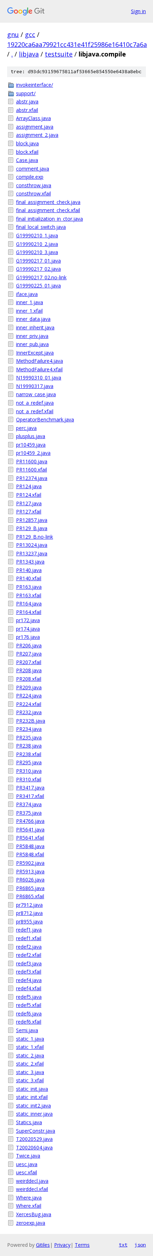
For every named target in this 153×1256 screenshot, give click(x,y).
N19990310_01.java (38, 377)
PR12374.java (31, 478)
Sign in (138, 11)
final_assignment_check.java (48, 202)
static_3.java (30, 1072)
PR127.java (29, 503)
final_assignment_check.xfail (48, 210)
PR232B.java (30, 720)
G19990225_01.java (38, 285)
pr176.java (28, 637)
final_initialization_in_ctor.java (49, 218)
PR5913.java (30, 871)
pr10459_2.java (33, 452)
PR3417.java (30, 787)
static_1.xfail (30, 1047)
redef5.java (29, 996)
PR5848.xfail (30, 854)
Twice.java (28, 1155)
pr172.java (28, 620)
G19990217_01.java (38, 260)
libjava (29, 54)
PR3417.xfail (30, 796)
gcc (30, 34)
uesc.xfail (26, 1172)
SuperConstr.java (35, 1130)
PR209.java (29, 687)
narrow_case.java (36, 394)
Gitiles (43, 1244)
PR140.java (29, 570)
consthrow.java (33, 185)
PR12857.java (31, 520)
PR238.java (29, 745)
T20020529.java (34, 1139)
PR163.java (29, 586)
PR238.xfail (28, 754)
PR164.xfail (28, 612)
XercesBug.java (33, 1214)
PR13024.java (31, 544)
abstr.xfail (27, 110)
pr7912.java (29, 904)
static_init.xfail (32, 1097)
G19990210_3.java (37, 252)
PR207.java (29, 653)
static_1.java (30, 1038)
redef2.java (29, 946)
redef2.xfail (28, 955)
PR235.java (29, 737)
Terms (82, 1244)
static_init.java (32, 1088)
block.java (27, 143)
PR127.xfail (28, 511)
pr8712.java (29, 913)
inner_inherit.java (35, 327)
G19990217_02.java (38, 268)
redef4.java (29, 980)
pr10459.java (31, 444)
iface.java (27, 294)
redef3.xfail (28, 971)
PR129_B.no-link (34, 536)
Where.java (29, 1197)
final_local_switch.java (41, 226)
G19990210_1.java (37, 235)
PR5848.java (30, 846)
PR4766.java (30, 821)
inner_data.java (33, 319)
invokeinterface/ (34, 84)
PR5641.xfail (30, 837)
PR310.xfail (28, 779)
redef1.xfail (28, 938)
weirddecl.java (32, 1180)
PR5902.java (30, 862)
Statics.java (29, 1122)
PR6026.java (30, 879)
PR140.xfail (28, 578)
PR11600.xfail (31, 469)
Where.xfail (28, 1205)
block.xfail (27, 152)
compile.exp (29, 176)
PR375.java (29, 812)
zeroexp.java (30, 1222)
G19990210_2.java (37, 244)
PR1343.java (30, 561)
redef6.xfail (28, 1021)
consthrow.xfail (33, 193)
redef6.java (29, 1013)
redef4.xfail (28, 988)
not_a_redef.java (35, 402)
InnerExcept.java (35, 352)
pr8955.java (29, 921)
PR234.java (29, 729)
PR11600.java (31, 461)
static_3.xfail (30, 1080)
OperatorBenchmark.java (45, 419)
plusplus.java (30, 436)
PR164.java (29, 603)
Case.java (27, 160)
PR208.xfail (28, 678)
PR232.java (29, 712)
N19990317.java (34, 386)
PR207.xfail (28, 662)
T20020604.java (34, 1147)
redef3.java (29, 963)
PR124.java (29, 486)
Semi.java (27, 1030)
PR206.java (29, 645)
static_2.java (30, 1055)
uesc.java (26, 1164)
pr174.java (28, 628)
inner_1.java (29, 302)
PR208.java (29, 670)
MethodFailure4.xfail (39, 369)
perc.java (26, 428)
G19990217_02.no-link (41, 277)
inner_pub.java (32, 344)
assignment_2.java (37, 134)
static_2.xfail (30, 1063)
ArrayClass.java (33, 118)
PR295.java (29, 762)
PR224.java (29, 695)
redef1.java (29, 929)
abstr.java (27, 101)
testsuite (59, 54)
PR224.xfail (28, 704)
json (140, 1244)
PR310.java (29, 770)
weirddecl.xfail (32, 1189)
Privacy (62, 1244)
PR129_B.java (31, 528)
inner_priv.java (32, 336)
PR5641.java (30, 829)
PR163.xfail (28, 595)
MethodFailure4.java (39, 360)
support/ (26, 93)
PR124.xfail (28, 494)
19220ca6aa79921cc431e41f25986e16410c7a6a (77, 44)
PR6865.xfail (30, 896)
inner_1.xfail (29, 310)
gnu (13, 34)
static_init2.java (33, 1105)
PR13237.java (31, 553)
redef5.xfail (28, 1005)
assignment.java (34, 126)
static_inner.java (34, 1113)
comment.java (32, 168)
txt (123, 1244)
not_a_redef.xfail (34, 411)
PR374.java (29, 804)
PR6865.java (30, 888)
